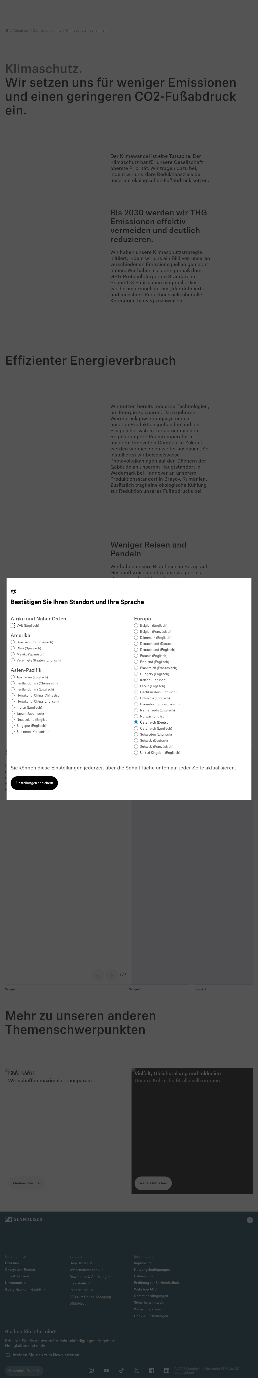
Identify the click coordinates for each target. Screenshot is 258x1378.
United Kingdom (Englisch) (160, 753)
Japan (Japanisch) (30, 713)
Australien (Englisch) (32, 677)
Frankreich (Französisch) (158, 668)
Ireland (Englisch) (153, 680)
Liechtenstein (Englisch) (158, 692)
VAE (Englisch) (28, 625)
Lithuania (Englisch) (155, 698)
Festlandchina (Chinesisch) (37, 683)
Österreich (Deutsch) (156, 722)
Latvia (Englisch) (152, 686)
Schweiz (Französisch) (156, 747)
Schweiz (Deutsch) (154, 740)
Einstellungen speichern (34, 783)
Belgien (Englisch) (153, 625)
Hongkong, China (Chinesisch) (39, 695)
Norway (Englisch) (154, 716)
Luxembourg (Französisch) (160, 704)
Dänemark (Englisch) (155, 638)
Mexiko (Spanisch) (30, 654)
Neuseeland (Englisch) (33, 720)
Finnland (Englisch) (154, 662)
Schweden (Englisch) (156, 734)
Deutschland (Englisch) (157, 650)
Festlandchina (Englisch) (35, 689)
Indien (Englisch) (29, 707)
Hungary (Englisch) (154, 674)
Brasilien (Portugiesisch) (35, 642)
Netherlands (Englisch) (157, 710)
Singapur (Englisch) (31, 726)
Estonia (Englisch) (153, 656)
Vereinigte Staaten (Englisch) (39, 660)
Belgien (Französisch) (156, 632)
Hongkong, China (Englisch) (38, 701)
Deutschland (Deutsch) (157, 644)
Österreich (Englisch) (156, 728)
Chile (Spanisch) (29, 648)
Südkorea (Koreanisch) (33, 732)
